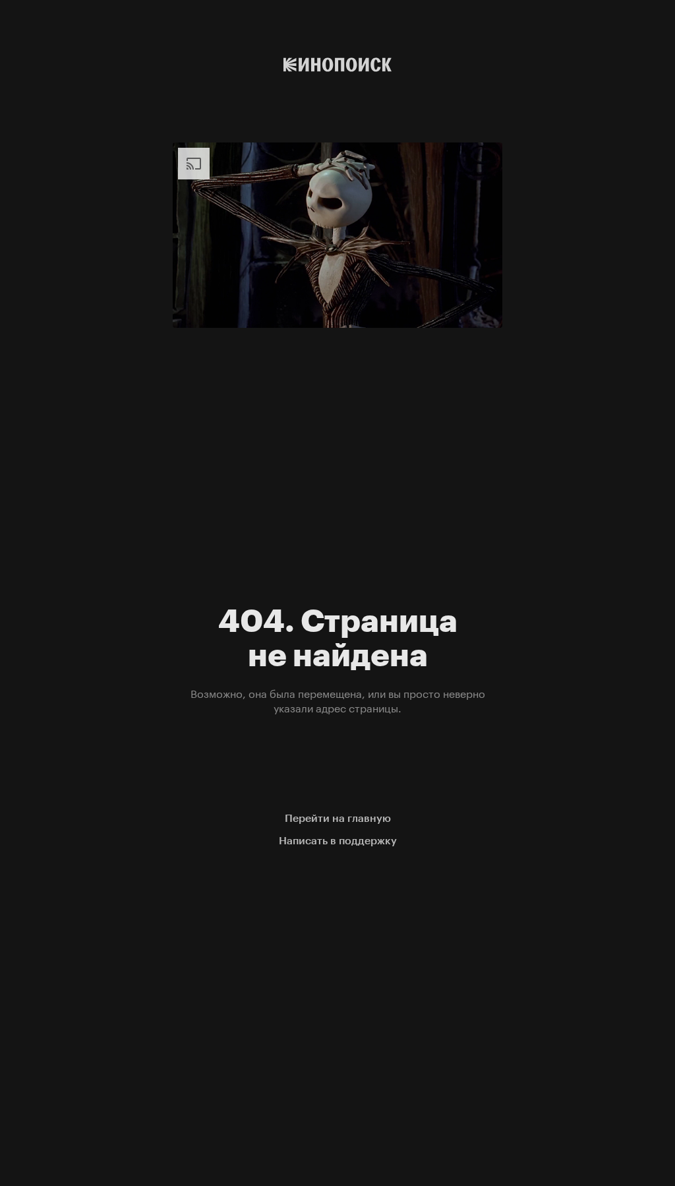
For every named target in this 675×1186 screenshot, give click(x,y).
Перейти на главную (338, 818)
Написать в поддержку (338, 840)
